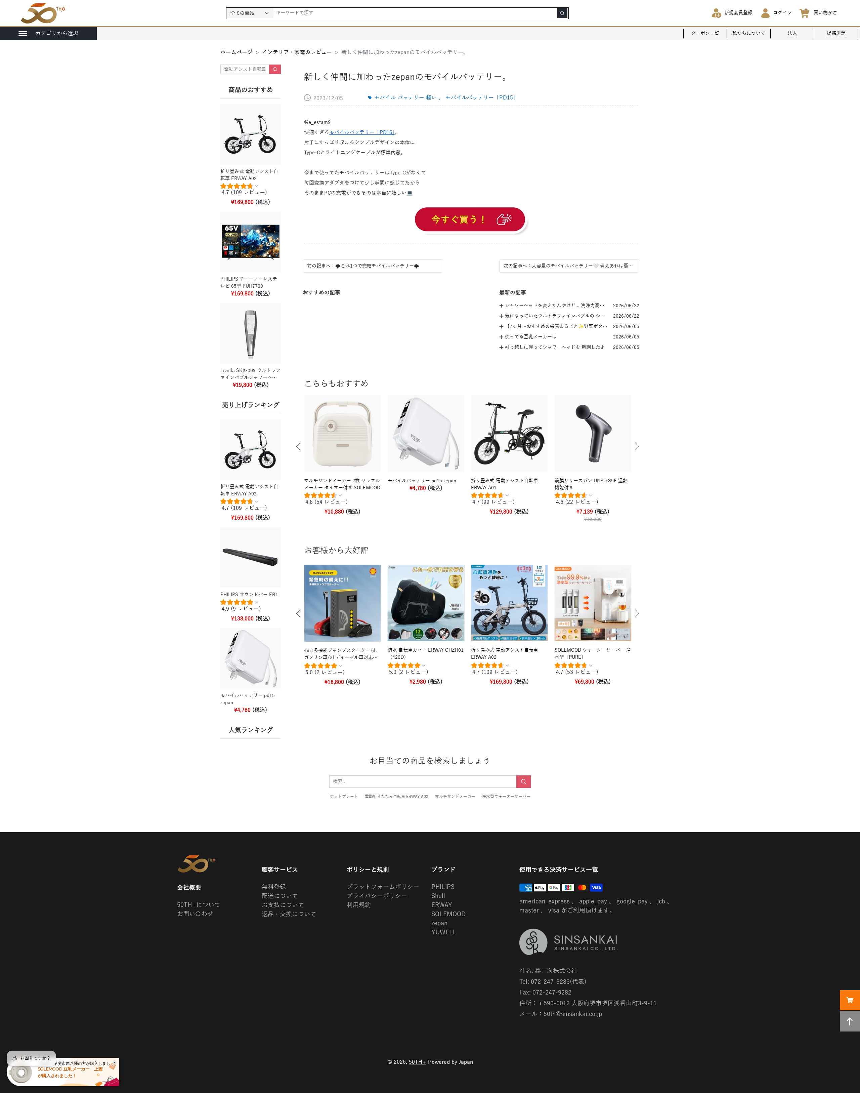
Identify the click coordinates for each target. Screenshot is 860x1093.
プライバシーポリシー (377, 896)
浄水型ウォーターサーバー (506, 796)
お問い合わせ (195, 913)
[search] (562, 13)
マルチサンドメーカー (455, 796)
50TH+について (198, 904)
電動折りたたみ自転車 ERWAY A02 (396, 796)
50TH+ (417, 1062)
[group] (250, 191)
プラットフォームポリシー (383, 887)
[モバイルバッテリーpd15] (471, 220)
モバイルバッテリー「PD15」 (362, 132)
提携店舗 (836, 33)
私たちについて (748, 33)
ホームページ (236, 52)
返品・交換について (289, 914)
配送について (280, 896)
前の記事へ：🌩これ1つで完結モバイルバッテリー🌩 (363, 266)
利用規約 (359, 905)
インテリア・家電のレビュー (297, 52)
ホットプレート (344, 796)
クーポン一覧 (705, 33)
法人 (792, 33)
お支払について (283, 905)
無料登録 (274, 887)
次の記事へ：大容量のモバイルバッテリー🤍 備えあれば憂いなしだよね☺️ (569, 266)
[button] (298, 446)
